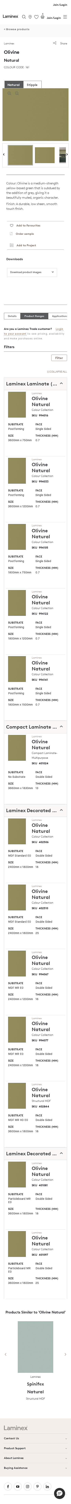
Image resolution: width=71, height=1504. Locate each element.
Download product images (25, 272)
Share (63, 43)
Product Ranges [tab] (34, 316)
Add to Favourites (26, 225)
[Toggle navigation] (65, 17)
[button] (59, 1493)
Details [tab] (12, 316)
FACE (39, 424)
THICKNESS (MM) (47, 435)
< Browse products (17, 29)
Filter (59, 358)
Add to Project (24, 245)
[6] (42, 17)
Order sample (23, 233)
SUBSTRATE (15, 424)
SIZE (11, 435)
